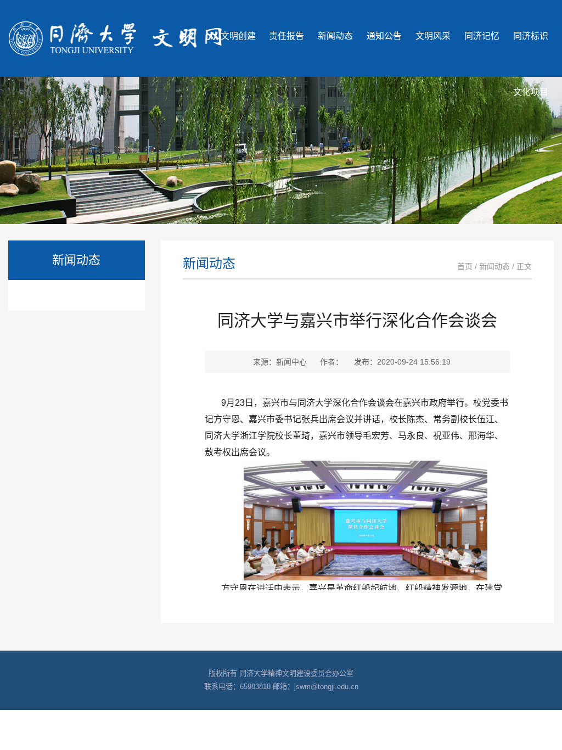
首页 (465, 266)
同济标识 (530, 36)
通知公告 (384, 36)
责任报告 (286, 36)
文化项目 (530, 92)
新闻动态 (335, 36)
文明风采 (433, 36)
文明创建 (238, 36)
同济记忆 (481, 36)
